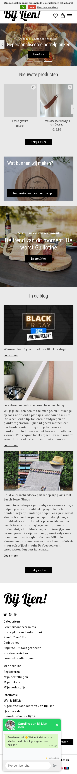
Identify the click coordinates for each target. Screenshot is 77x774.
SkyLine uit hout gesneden (22, 648)
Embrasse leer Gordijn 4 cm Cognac (57, 122)
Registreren (12, 672)
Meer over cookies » (47, 7)
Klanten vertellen (16, 653)
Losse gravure (20, 121)
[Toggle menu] (69, 15)
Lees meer (11, 355)
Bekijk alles (38, 142)
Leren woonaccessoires (20, 627)
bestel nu (38, 54)
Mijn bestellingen (16, 677)
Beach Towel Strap (16, 637)
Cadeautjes (11, 643)
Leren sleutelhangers (19, 658)
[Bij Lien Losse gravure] (20, 100)
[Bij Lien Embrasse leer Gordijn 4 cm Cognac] (56, 100)
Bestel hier (38, 259)
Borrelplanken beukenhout (23, 632)
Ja (23, 7)
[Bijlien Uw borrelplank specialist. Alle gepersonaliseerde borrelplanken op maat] (22, 15)
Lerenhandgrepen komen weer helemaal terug (34, 405)
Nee (32, 7)
